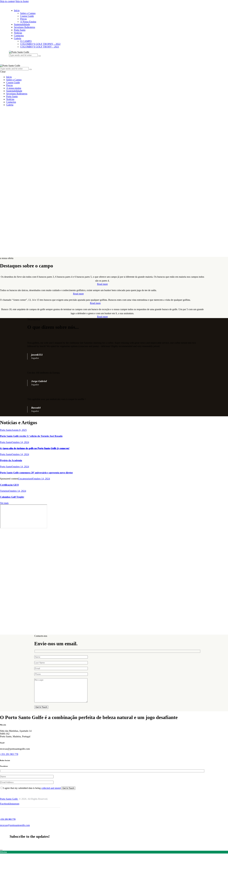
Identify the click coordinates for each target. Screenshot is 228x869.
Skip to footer (22, 1)
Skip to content (7, 1)
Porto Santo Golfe (9, 799)
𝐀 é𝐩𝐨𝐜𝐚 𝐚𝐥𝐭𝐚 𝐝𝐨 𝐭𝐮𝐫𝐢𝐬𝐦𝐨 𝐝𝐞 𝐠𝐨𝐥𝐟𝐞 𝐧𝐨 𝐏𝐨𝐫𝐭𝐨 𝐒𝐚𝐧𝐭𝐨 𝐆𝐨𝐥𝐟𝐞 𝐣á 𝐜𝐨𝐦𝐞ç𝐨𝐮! (34, 448)
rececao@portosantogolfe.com (15, 825)
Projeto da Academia (11, 460)
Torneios (4, 491)
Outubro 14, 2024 (20, 442)
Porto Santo (5, 430)
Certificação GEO (9, 485)
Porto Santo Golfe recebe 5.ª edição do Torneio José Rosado (31, 436)
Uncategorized (25, 478)
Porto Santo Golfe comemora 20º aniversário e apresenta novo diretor (36, 472)
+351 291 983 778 (9, 754)
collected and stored (51, 788)
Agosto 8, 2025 (19, 430)
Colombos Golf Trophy (12, 497)
